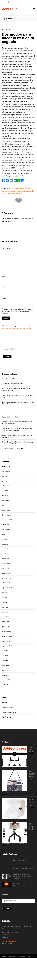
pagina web (6, 191)
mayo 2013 (5, 500)
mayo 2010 (5, 665)
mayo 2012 (5, 549)
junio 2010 (5, 660)
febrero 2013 (6, 510)
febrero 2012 (6, 563)
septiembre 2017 (7, 471)
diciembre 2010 (6, 631)
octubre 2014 (6, 486)
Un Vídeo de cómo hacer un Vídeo (12, 384)
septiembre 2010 (7, 646)
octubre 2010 (6, 641)
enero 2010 (5, 685)
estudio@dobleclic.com (10, 2)
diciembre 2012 (6, 515)
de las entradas (8, 707)
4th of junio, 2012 (7, 29)
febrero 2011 (6, 622)
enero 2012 (5, 568)
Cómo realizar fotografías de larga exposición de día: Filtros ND (18, 403)
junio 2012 (5, 544)
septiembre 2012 (7, 529)
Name (3, 276)
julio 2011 (5, 597)
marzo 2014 (5, 495)
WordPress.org (6, 717)
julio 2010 (5, 656)
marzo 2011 (5, 617)
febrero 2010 (6, 680)
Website (4, 298)
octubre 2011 (6, 583)
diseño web (26, 188)
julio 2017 (5, 481)
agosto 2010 (5, 651)
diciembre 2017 (6, 466)
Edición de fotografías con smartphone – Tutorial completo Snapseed (16, 389)
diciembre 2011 (6, 573)
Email (3, 287)
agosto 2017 (5, 476)
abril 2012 (5, 554)
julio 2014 (5, 491)
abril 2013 (5, 505)
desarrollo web (16, 188)
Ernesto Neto (20, 449)
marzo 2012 (5, 559)
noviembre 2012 (7, 520)
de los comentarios (9, 712)
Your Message (6, 248)
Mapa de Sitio (30, 956)
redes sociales (17, 193)
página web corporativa (19, 191)
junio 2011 (5, 602)
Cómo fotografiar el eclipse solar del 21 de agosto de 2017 (18, 396)
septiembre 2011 (7, 588)
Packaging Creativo (13, 430)
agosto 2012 (5, 534)
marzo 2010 (5, 675)
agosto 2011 (5, 592)
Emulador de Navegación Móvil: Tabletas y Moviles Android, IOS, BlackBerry (17, 443)
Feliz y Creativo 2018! (8, 379)
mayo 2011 (5, 607)
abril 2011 (5, 612)
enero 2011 (5, 626)
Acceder (4, 702)
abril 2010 (5, 670)
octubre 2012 (6, 525)
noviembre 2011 (7, 578)
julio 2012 (5, 539)
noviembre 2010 (7, 636)
